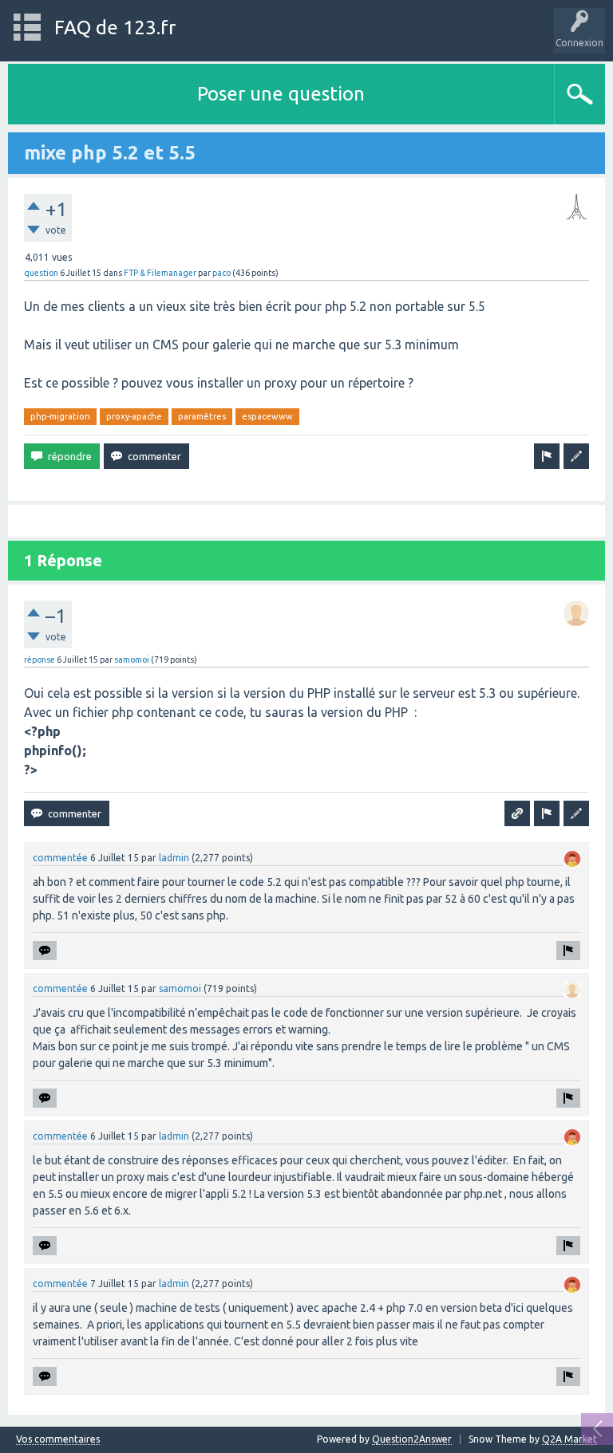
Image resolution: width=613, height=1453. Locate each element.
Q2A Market (569, 1439)
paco (221, 273)
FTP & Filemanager (160, 273)
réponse (39, 659)
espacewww (267, 416)
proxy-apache (134, 416)
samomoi (131, 659)
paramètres (202, 416)
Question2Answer (412, 1439)
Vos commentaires (58, 1439)
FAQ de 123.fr (115, 27)
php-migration (60, 416)
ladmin (174, 858)
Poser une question (281, 93)
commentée (60, 858)
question (41, 273)
